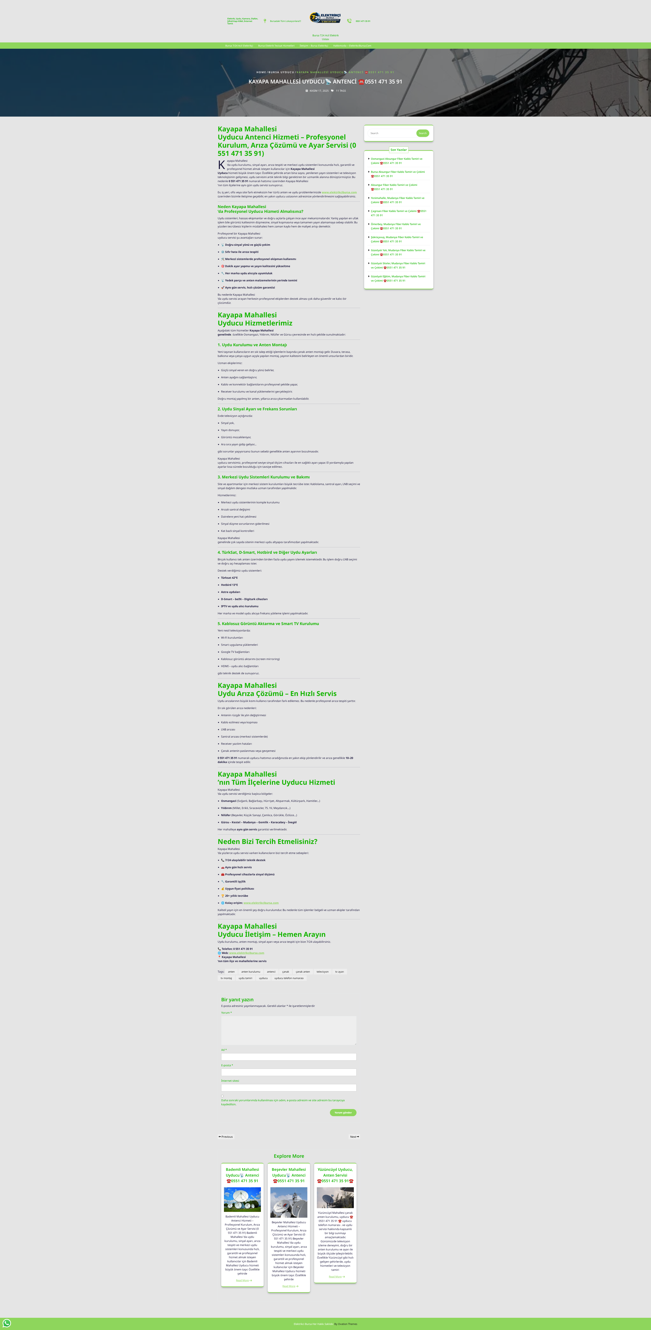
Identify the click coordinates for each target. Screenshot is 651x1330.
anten (231, 971)
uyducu (263, 978)
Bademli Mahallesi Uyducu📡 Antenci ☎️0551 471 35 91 (242, 1175)
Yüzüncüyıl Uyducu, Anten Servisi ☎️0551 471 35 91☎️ (335, 1175)
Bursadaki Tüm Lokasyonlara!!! (285, 21)
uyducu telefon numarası (289, 978)
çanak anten (303, 971)
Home (261, 72)
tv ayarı (339, 971)
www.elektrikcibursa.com (339, 192)
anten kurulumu (250, 971)
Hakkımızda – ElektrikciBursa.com (352, 45)
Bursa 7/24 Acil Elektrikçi (239, 45)
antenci (271, 971)
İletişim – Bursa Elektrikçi (314, 45)
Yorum (226, 1013)
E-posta (227, 1065)
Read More (242, 1280)
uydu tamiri (245, 978)
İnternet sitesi (230, 1081)
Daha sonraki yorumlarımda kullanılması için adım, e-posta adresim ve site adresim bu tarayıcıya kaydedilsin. (283, 1102)
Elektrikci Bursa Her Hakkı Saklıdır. (325, 1324)
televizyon (323, 971)
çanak (285, 971)
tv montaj (226, 978)
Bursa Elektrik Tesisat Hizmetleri (276, 45)
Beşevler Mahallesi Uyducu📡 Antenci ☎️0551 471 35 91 (289, 1175)
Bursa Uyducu (281, 72)
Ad (224, 1050)
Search (423, 133)
